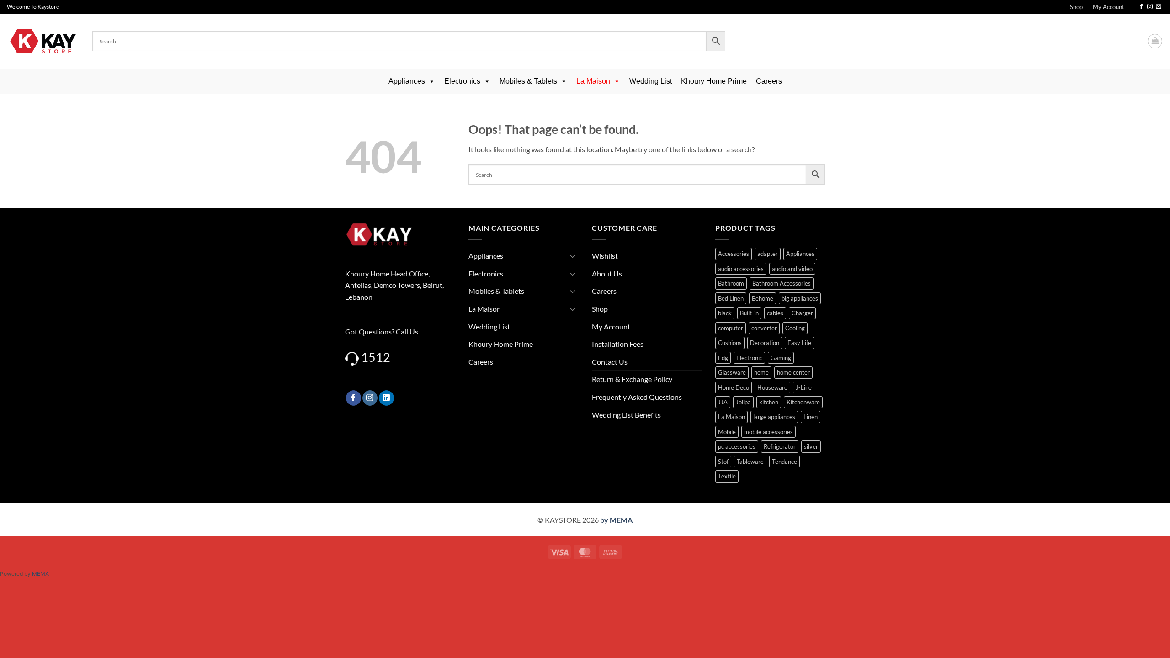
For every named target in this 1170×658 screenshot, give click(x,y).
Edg (723, 357)
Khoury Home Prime (714, 81)
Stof (723, 461)
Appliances (406, 81)
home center (793, 372)
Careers (769, 81)
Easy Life (799, 342)
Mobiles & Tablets (528, 81)
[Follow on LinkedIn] (386, 398)
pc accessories (736, 446)
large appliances (774, 416)
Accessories (733, 253)
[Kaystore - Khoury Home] (43, 41)
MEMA (40, 573)
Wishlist (605, 255)
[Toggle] (572, 255)
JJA (723, 402)
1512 (375, 357)
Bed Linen (731, 298)
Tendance (784, 461)
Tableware (750, 461)
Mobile (727, 431)
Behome (762, 298)
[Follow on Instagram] (1150, 7)
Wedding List (650, 81)
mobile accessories (768, 431)
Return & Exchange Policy (632, 379)
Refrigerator (780, 446)
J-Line (804, 387)
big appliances (800, 298)
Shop (1076, 7)
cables (775, 313)
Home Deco (733, 387)
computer (730, 328)
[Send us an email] (1158, 7)
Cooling (795, 328)
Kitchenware (803, 402)
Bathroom (731, 283)
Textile (727, 476)
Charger (802, 313)
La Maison (593, 81)
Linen (810, 416)
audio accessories (741, 268)
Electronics (462, 81)
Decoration (764, 342)
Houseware (772, 387)
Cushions (730, 342)
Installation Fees (618, 344)
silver (811, 446)
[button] (1155, 41)
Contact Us (610, 361)
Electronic (749, 357)
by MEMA (616, 519)
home (761, 372)
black (725, 313)
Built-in (749, 313)
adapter (767, 253)
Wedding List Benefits (626, 414)
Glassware (732, 372)
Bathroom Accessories (781, 283)
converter (764, 328)
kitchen (768, 402)
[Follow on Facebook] (1141, 7)
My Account (1108, 7)
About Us (607, 273)
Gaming (781, 357)
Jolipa (743, 402)
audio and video (792, 268)
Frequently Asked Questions (637, 397)
